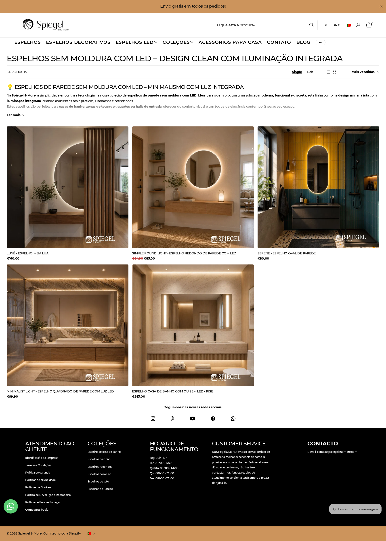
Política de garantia (37, 472)
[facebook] (213, 418)
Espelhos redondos (100, 466)
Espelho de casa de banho (104, 451)
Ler (14, 115)
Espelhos (27, 42)
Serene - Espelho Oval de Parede (287, 253)
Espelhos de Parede (100, 489)
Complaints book (36, 509)
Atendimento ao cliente (49, 446)
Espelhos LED (135, 42)
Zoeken (311, 25)
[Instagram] (153, 418)
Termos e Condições (38, 465)
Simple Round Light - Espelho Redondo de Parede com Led (184, 253)
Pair (310, 72)
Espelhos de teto (98, 481)
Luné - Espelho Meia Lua (27, 253)
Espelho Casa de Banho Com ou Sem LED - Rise (172, 391)
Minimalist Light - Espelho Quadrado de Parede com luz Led (60, 391)
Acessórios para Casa (230, 42)
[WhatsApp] (233, 418)
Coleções (176, 42)
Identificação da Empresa (41, 457)
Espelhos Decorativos (78, 42)
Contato (279, 42)
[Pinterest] (172, 418)
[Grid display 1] (328, 72)
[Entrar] (358, 25)
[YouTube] (192, 419)
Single (297, 72)
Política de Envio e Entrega (42, 502)
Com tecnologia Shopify (62, 533)
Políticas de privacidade (40, 480)
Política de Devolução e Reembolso (48, 495)
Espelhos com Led (99, 474)
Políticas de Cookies (38, 487)
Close (381, 6)
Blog (303, 42)
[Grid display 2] (334, 72)
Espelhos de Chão (99, 459)
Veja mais (320, 42)
